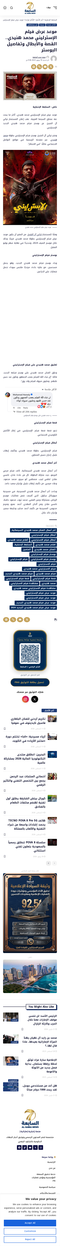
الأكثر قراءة (51, 25)
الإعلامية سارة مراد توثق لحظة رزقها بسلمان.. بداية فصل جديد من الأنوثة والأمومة (41, 1065)
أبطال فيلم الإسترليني (44, 535)
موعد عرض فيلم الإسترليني (41, 593)
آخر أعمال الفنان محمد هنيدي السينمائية (34, 530)
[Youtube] (30, 1147)
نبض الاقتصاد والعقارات (12, 1089)
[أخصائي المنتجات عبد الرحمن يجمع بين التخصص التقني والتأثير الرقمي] (52, 776)
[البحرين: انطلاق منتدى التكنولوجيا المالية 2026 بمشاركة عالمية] (52, 754)
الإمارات (14, 1020)
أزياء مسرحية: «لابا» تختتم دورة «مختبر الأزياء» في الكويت (25, 738)
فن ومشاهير (32, 25)
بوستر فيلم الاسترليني (43, 559)
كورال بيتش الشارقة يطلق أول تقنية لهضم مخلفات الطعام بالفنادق (25, 802)
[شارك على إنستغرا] (25, 699)
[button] (54, 8)
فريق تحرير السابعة (39, 57)
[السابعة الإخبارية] (30, 8)
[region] (30, 1220)
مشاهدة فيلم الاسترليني (24, 583)
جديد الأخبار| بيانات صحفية (12, 1084)
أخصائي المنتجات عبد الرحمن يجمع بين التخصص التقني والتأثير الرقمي (24, 780)
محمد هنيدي (49, 583)
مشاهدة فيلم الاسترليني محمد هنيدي (35, 588)
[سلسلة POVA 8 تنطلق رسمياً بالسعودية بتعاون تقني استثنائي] (52, 842)
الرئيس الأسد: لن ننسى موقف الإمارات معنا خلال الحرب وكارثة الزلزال (42, 1020)
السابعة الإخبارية (23, 545)
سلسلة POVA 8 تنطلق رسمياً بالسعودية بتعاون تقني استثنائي (26, 846)
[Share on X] (50, 66)
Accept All (30, 1223)
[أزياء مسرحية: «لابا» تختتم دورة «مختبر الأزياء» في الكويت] (52, 736)
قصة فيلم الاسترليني (17, 578)
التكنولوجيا (13, 1080)
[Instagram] (40, 1147)
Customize (30, 1231)
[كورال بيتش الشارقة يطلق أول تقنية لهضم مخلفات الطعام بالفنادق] (52, 798)
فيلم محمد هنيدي (46, 574)
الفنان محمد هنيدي (45, 549)
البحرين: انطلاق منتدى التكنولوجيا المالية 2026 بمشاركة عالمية (24, 758)
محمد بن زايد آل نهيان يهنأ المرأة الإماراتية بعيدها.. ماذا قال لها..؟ (39, 1041)
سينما (42, 25)
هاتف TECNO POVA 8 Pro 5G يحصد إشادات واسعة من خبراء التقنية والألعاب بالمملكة (26, 824)
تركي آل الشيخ (35, 234)
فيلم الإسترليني (19, 559)
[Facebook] (19, 1147)
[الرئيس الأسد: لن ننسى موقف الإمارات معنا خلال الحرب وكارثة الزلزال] (10, 1017)
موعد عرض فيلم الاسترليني (41, 598)
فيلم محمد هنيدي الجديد (18, 574)
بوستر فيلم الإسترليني (43, 554)
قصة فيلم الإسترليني (44, 578)
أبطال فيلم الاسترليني (44, 540)
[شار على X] (34, 699)
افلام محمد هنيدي (46, 545)
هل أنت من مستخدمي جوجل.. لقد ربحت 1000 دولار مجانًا (39, 1087)
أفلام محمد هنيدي (18, 540)
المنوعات (14, 1061)
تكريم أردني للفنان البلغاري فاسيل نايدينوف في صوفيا (28, 720)
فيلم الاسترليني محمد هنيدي (40, 569)
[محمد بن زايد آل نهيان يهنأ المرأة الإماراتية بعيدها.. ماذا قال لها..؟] (10, 1039)
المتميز (27, 549)
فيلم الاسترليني (47, 564)
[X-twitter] (35, 1147)
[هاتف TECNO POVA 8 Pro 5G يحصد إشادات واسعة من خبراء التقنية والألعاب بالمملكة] (52, 820)
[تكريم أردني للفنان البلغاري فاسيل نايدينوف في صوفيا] (52, 718)
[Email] (45, 66)
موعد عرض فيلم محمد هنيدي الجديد (36, 603)
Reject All (30, 1239)
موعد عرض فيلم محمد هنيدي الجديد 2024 (33, 608)
